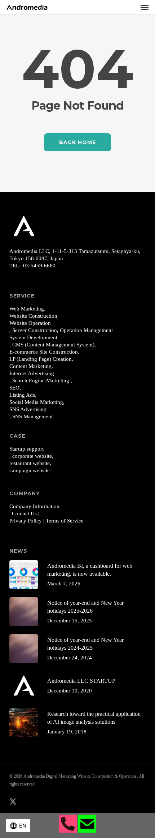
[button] (145, 7)
